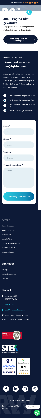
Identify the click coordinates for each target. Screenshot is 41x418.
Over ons (5, 278)
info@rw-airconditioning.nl (15, 310)
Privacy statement (8, 406)
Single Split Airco (8, 226)
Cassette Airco (7, 239)
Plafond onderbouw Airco (11, 243)
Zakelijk (5, 270)
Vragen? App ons (33, 407)
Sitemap (5, 408)
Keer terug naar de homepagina (18, 39)
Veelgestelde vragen (9, 274)
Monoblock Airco (8, 252)
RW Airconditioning (23, 400)
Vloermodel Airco (8, 248)
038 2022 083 (10, 304)
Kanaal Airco (6, 235)
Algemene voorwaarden (24, 406)
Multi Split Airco (8, 230)
